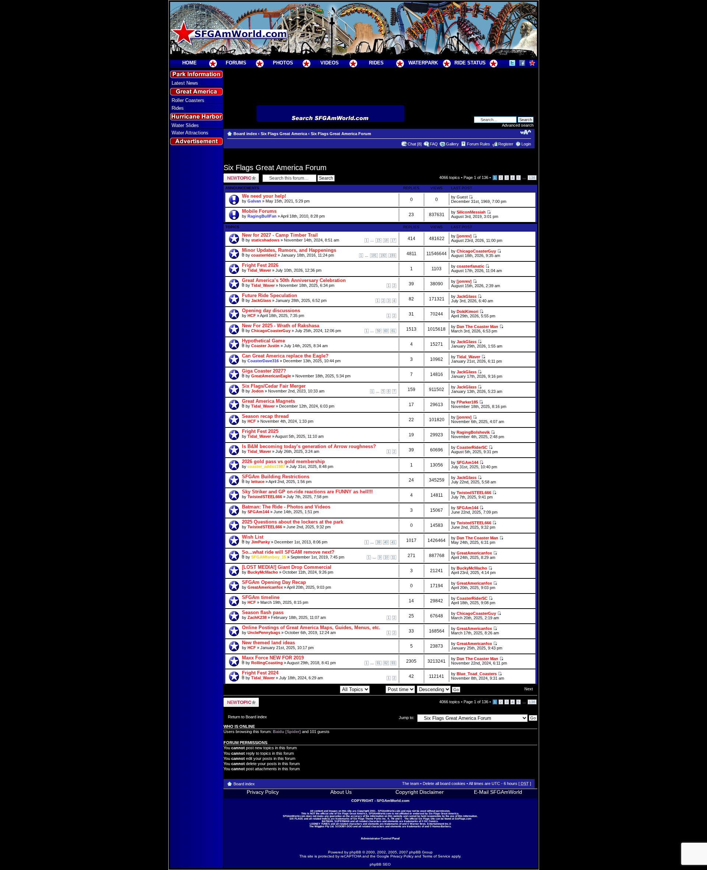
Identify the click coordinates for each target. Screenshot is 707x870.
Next (528, 689)
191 (374, 255)
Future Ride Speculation (269, 295)
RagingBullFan (262, 216)
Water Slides (185, 125)
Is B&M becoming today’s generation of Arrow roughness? (309, 446)
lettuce (257, 481)
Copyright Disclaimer (419, 792)
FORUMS (236, 63)
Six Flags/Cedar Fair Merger (274, 386)
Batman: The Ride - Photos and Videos (286, 507)
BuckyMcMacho (262, 572)
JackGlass (261, 300)
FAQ (434, 144)
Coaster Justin (265, 346)
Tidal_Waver (259, 270)
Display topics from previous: (313, 689)
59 (378, 331)
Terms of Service (436, 856)
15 (378, 240)
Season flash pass (263, 612)
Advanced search (518, 125)
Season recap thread (265, 416)
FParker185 (467, 402)
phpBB (355, 852)
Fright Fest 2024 (260, 673)
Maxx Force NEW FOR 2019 (273, 658)
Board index (245, 133)
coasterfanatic (470, 266)
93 (393, 663)
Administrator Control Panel (380, 838)
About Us (341, 792)
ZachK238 (257, 617)
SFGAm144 (467, 462)
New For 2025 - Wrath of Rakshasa (280, 325)
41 (393, 542)
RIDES (376, 63)
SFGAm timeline (260, 597)
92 (386, 663)
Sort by (379, 689)
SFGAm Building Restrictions (275, 476)
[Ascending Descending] (439, 689)
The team (410, 783)
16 (386, 240)
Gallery (452, 144)
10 (386, 557)
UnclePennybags (263, 632)
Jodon (257, 391)
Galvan (254, 201)
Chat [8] (415, 144)
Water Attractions (190, 132)
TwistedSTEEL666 (264, 496)
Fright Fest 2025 (260, 431)
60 (386, 331)
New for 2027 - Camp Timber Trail (280, 235)
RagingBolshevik (473, 432)
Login (526, 144)
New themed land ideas (268, 642)
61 (393, 331)
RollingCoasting (267, 663)
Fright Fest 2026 (260, 265)
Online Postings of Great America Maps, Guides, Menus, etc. (311, 627)
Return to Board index (247, 717)
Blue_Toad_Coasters (477, 674)
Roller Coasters (188, 100)
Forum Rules (478, 144)
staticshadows (265, 240)
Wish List (252, 537)
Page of (476, 177)
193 (392, 255)
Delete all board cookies (444, 783)
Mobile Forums (259, 211)
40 (386, 542)
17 (393, 240)
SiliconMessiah (471, 212)
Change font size (525, 132)
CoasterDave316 (263, 361)
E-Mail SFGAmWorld (498, 792)
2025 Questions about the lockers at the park (292, 522)
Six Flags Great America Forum (341, 133)
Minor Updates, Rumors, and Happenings (289, 250)
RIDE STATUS (470, 63)
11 (393, 557)
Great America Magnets (268, 401)
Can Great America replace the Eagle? (285, 356)
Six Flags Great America (284, 133)
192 (383, 255)
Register (505, 144)
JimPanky (260, 542)
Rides (178, 108)
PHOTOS (283, 63)
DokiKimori (467, 311)
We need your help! (264, 196)
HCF (251, 315)
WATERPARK (423, 63)
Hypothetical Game (263, 341)
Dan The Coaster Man (477, 326)
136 (532, 178)
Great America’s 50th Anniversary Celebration (294, 280)
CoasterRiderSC (472, 447)
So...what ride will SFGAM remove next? (288, 552)
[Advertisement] (196, 280)
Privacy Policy (263, 792)
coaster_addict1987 (266, 466)
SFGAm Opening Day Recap (274, 582)
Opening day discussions (271, 310)
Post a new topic (238, 175)
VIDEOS (329, 63)
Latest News (185, 83)
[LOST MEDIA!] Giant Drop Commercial (286, 567)
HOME (189, 63)
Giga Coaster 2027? (264, 371)
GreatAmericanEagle (271, 376)
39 (378, 542)
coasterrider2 (264, 255)
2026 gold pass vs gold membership (283, 461)
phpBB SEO (380, 864)
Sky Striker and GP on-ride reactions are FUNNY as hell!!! (307, 491)
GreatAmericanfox (474, 553)
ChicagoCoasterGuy (476, 251)
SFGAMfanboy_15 (268, 557)
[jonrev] (464, 236)
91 (378, 663)
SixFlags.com (463, 818)
